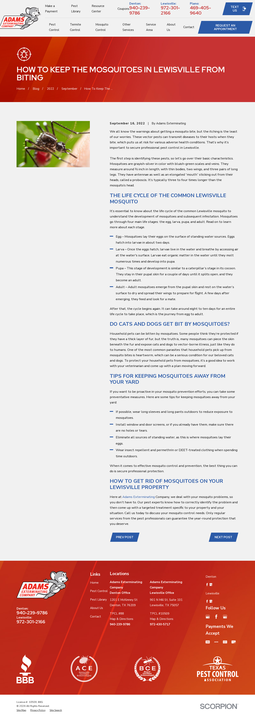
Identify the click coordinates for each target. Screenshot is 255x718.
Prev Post (124, 537)
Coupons (123, 9)
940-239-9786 (139, 10)
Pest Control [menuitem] (54, 27)
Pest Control (99, 591)
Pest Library (98, 600)
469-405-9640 (200, 10)
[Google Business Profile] (208, 617)
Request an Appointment (225, 27)
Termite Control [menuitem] (75, 27)
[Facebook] (216, 617)
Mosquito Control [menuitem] (101, 27)
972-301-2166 (170, 10)
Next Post (223, 537)
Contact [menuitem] (188, 27)
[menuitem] (21, 710)
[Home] (43, 585)
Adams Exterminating (138, 497)
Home (94, 583)
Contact (95, 617)
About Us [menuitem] (171, 27)
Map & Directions (121, 619)
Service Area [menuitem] (151, 27)
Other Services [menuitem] (128, 27)
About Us (96, 608)
